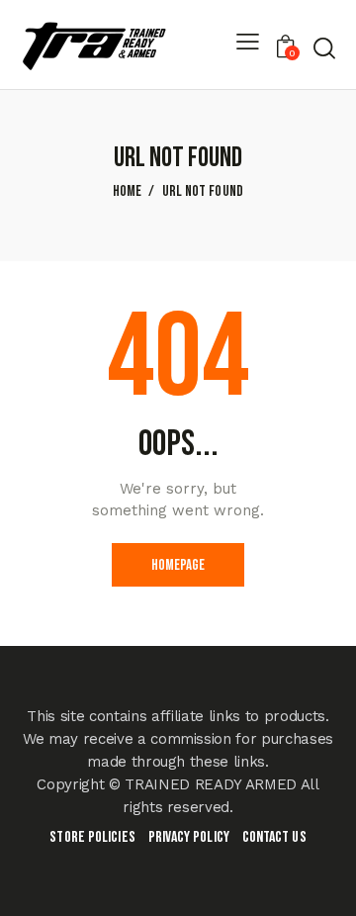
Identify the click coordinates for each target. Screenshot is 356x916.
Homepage (178, 565)
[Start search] (324, 48)
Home (127, 192)
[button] (247, 45)
